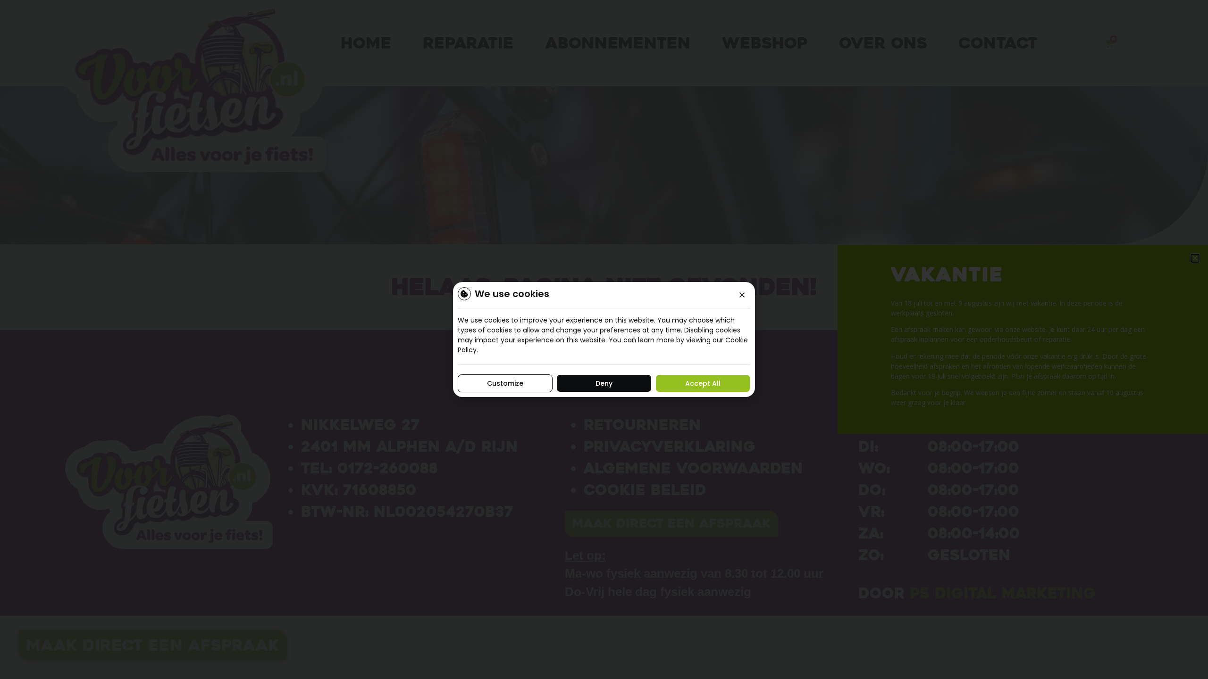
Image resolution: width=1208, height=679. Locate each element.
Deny (604, 383)
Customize (505, 383)
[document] (604, 339)
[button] (742, 294)
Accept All (703, 383)
